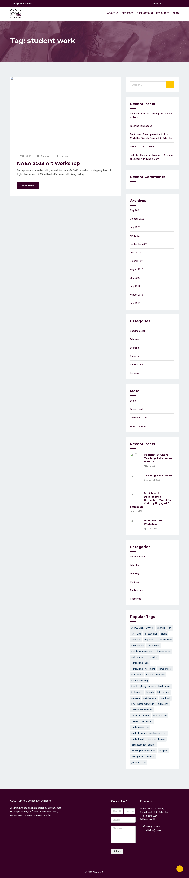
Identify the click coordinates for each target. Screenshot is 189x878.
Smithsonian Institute (141, 709)
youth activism (138, 762)
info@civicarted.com (22, 3)
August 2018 (136, 294)
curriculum (153, 657)
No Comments (44, 156)
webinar (150, 756)
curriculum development (143, 669)
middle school (150, 698)
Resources (162, 13)
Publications (145, 13)
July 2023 (135, 227)
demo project (164, 669)
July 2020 (135, 277)
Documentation (137, 330)
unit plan (163, 750)
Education (135, 339)
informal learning (139, 680)
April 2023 (135, 235)
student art (147, 721)
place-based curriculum (142, 704)
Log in (133, 400)
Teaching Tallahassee (141, 125)
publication (163, 704)
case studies (137, 645)
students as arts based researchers (148, 733)
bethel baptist (165, 639)
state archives (160, 715)
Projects (127, 13)
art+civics (136, 633)
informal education (155, 674)
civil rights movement (141, 651)
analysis (161, 628)
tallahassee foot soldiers (143, 744)
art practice (149, 639)
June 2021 (135, 252)
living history (163, 692)
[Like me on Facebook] (164, 3)
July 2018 (135, 303)
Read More (27, 185)
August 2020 (136, 269)
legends (150, 692)
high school (137, 674)
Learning (134, 347)
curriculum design (140, 663)
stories (134, 721)
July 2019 (135, 286)
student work (137, 739)
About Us (112, 13)
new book (165, 698)
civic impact (153, 645)
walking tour (137, 756)
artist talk (135, 639)
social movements (140, 715)
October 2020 (137, 261)
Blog (176, 13)
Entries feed (136, 409)
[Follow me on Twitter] (168, 3)
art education (151, 633)
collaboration (137, 657)
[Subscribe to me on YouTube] (171, 3)
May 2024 (135, 210)
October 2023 (137, 218)
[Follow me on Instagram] (175, 3)
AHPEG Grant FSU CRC (142, 628)
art (170, 628)
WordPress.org (138, 426)
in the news (136, 692)
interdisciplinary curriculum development (150, 686)
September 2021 (138, 244)
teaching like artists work (143, 750)
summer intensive (156, 739)
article (164, 633)
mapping (135, 698)
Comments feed (138, 417)
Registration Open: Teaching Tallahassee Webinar (158, 458)
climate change (163, 651)
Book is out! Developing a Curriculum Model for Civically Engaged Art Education (150, 500)
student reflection (140, 727)
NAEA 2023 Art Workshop (48, 163)
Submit (117, 851)
